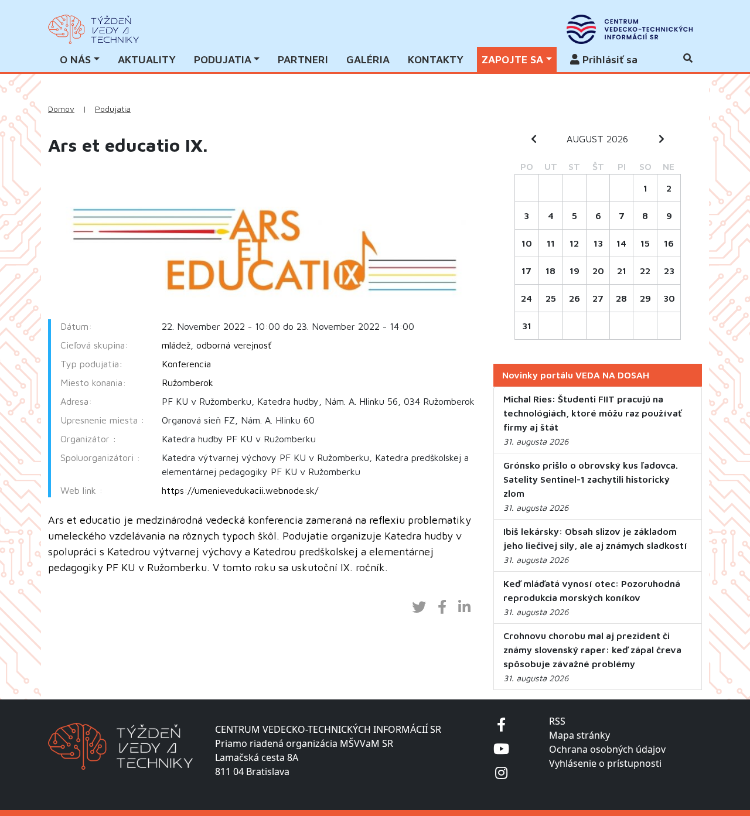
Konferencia (186, 364)
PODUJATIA (222, 59)
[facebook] (501, 724)
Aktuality (147, 59)
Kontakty (435, 59)
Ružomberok (187, 382)
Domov (61, 109)
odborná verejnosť (233, 345)
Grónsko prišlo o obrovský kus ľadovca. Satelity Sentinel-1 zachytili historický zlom (590, 479)
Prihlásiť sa (608, 59)
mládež (176, 345)
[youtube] (501, 748)
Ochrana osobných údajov (607, 749)
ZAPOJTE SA (512, 59)
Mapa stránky (579, 735)
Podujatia (113, 109)
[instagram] (501, 772)
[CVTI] (630, 29)
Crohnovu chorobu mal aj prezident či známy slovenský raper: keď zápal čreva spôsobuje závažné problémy (592, 649)
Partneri (303, 59)
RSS (557, 721)
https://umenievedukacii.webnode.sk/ (240, 490)
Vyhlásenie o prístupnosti (605, 763)
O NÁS (75, 59)
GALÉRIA (368, 59)
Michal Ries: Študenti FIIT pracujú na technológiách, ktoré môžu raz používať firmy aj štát (592, 413)
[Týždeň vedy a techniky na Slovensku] (93, 29)
